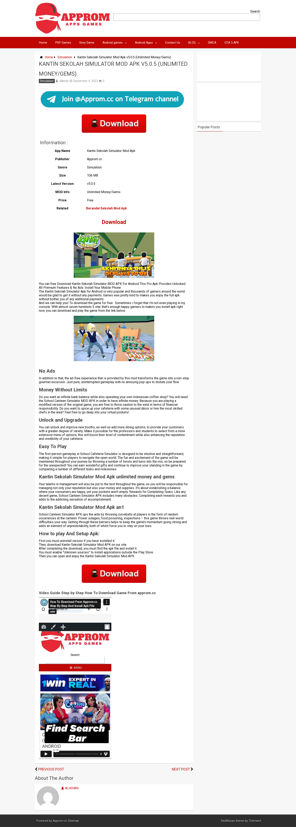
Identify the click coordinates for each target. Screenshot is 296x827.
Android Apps (144, 42)
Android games (112, 42)
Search (255, 11)
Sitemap (73, 821)
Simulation (64, 57)
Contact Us (172, 42)
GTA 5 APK (232, 42)
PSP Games (63, 42)
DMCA (212, 42)
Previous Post (51, 769)
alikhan (64, 81)
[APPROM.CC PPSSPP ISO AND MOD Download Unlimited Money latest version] (73, 33)
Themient (255, 821)
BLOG (192, 42)
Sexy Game (86, 42)
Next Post (181, 769)
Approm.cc (60, 821)
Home (43, 42)
